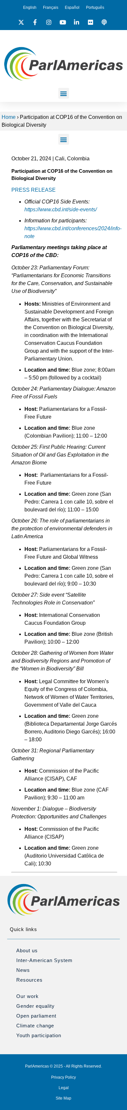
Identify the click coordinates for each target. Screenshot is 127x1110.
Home (9, 117)
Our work (27, 996)
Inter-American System (44, 960)
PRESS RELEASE (33, 190)
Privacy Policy (63, 1077)
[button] (63, 93)
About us (27, 950)
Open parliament (36, 1016)
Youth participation (38, 1035)
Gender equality (35, 1006)
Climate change (35, 1025)
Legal (64, 1088)
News (23, 970)
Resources (29, 980)
